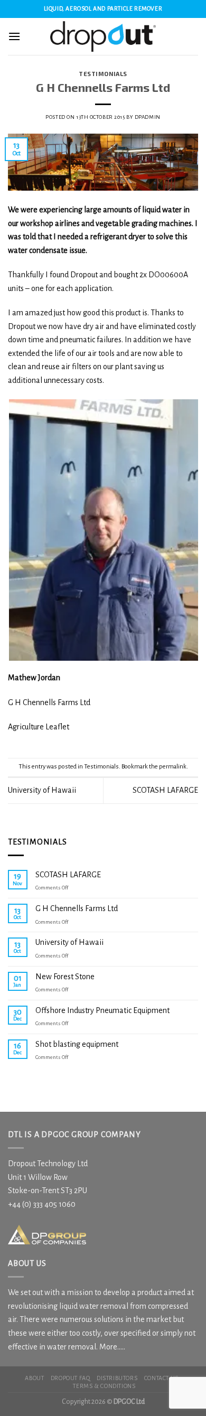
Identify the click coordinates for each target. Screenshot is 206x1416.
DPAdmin (148, 117)
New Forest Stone (65, 976)
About (34, 1378)
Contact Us (161, 1378)
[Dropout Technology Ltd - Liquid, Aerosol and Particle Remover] (103, 36)
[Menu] (14, 36)
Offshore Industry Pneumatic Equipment (102, 1010)
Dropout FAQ (70, 1378)
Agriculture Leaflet (38, 727)
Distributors (117, 1378)
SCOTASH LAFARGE (165, 790)
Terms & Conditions (104, 1386)
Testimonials (103, 73)
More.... (111, 1347)
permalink (172, 766)
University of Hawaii (42, 790)
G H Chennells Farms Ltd (76, 908)
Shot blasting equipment (76, 1044)
